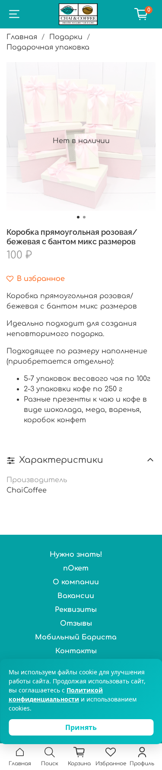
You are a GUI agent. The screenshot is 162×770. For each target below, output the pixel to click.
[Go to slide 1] (78, 217)
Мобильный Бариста (76, 637)
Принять (81, 727)
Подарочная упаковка (47, 47)
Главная (21, 37)
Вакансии (75, 596)
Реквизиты (76, 610)
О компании (76, 582)
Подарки (66, 37)
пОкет (76, 568)
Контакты (76, 651)
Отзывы (76, 623)
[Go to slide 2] (84, 217)
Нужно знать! (76, 554)
